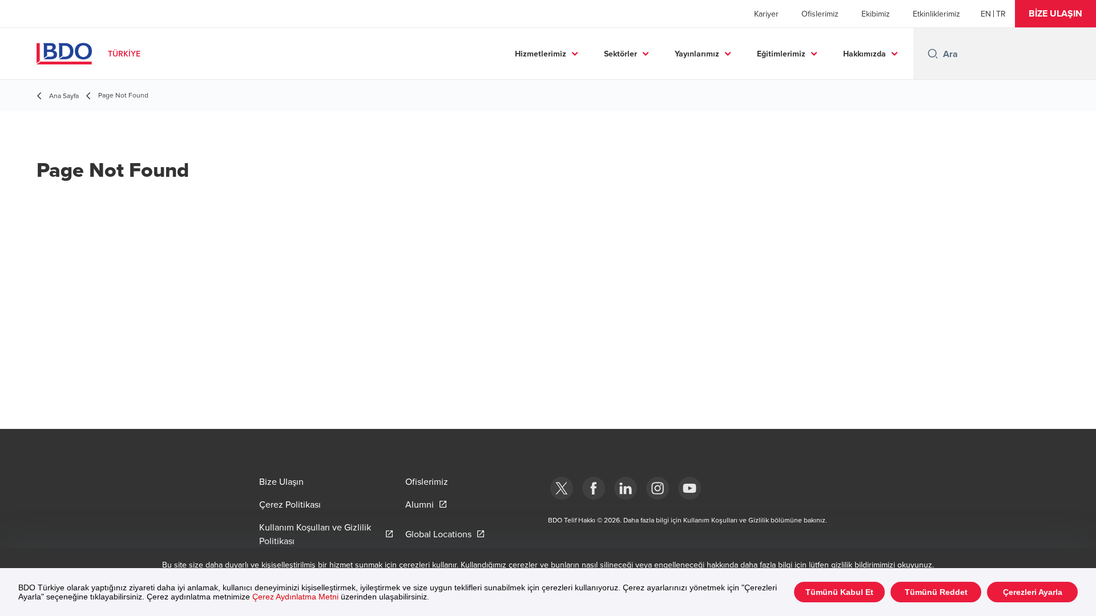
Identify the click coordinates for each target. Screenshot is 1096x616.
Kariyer (766, 13)
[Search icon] (932, 53)
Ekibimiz (875, 13)
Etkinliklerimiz (936, 13)
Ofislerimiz (820, 13)
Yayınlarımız (697, 53)
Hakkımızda (864, 53)
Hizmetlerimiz (540, 53)
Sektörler (620, 53)
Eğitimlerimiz (781, 53)
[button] (1055, 13)
